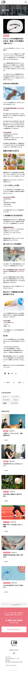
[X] (12, 373)
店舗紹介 (5, 403)
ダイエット (6, 35)
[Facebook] (5, 373)
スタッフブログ (14, 403)
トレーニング (15, 396)
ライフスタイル (6, 400)
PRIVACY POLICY (14, 650)
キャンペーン (6, 396)
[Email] (8, 373)
